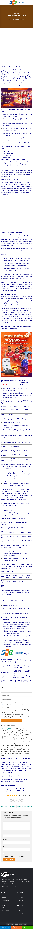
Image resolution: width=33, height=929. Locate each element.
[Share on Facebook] (11, 800)
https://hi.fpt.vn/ (10, 390)
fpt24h (22, 19)
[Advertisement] (16, 45)
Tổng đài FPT (16, 13)
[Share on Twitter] (13, 800)
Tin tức (20, 907)
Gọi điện (17, 927)
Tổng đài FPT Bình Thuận (8, 806)
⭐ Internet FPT (6, 151)
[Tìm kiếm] (31, 2)
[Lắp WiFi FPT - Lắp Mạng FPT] (16, 2)
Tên (4, 833)
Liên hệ (20, 910)
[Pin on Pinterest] (16, 800)
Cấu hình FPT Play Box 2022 (24, 806)
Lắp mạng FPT (6, 729)
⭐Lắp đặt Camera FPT (8, 157)
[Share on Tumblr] (22, 800)
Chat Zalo (28, 927)
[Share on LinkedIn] (19, 800)
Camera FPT (5, 895)
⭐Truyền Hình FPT (7, 153)
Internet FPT (5, 897)
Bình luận (6, 820)
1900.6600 (22, 382)
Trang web (6, 846)
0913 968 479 (5, 384)
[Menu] (2, 2)
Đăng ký (6, 927)
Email (5, 840)
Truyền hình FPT (6, 900)
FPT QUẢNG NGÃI (23, 768)
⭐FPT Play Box (6, 155)
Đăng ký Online (22, 913)
